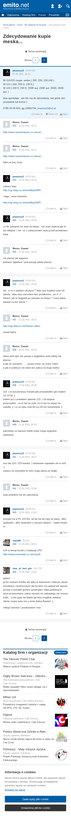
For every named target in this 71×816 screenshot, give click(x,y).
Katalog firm (29, 15)
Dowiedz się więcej (15, 789)
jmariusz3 (18, 70)
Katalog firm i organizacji (25, 652)
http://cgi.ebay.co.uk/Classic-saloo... (22, 326)
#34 (14, 220)
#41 (14, 457)
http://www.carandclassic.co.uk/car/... (23, 132)
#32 (14, 150)
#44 (14, 544)
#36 (14, 284)
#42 (14, 488)
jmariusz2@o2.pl (47, 108)
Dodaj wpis (61, 652)
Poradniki (54, 15)
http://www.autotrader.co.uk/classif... (22, 554)
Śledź (51, 114)
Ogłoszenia (13, 15)
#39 (14, 385)
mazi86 (17, 540)
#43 (14, 512)
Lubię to (38, 114)
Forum (42, 15)
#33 (14, 180)
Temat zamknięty (37, 51)
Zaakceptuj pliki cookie (35, 799)
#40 (14, 424)
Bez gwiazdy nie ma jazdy (35, 25)
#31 (14, 126)
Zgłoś (65, 114)
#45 (14, 572)
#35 (14, 252)
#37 (14, 320)
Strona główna (9, 25)
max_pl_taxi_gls (22, 568)
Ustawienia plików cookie (35, 807)
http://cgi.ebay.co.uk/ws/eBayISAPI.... (23, 190)
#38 (14, 350)
